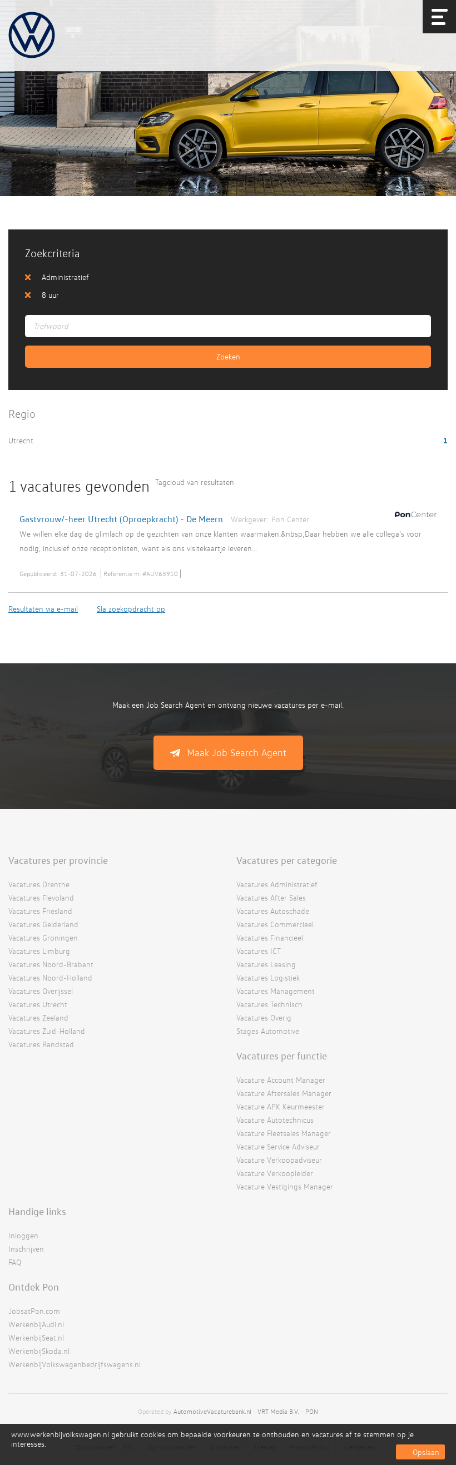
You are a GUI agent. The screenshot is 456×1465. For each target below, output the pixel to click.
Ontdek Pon (33, 1287)
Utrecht (22, 440)
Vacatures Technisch (269, 1004)
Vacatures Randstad (41, 1044)
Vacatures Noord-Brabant (50, 964)
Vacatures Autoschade (272, 911)
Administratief (65, 277)
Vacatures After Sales (271, 897)
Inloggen (23, 1235)
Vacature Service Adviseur (278, 1146)
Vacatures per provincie (58, 860)
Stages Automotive (267, 1031)
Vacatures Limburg (39, 951)
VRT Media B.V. (278, 1411)
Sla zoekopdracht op (131, 608)
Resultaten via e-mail (43, 608)
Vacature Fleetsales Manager (283, 1133)
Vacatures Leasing (266, 964)
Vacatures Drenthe (39, 884)
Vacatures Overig (263, 1017)
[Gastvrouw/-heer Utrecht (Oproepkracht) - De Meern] (413, 519)
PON (311, 1411)
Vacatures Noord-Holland (50, 977)
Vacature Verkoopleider (274, 1173)
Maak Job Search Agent (236, 752)
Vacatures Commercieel (275, 924)
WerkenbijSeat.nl (36, 1337)
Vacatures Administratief (277, 884)
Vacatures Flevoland (41, 897)
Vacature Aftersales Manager (283, 1093)
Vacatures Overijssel (40, 991)
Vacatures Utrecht (37, 1004)
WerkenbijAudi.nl (36, 1324)
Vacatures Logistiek (268, 977)
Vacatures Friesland (40, 911)
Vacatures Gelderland (43, 924)
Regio (22, 414)
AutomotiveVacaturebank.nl (212, 1411)
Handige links (37, 1211)
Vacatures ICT (258, 951)
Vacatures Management (275, 991)
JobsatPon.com (34, 1311)
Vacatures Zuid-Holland (46, 1031)
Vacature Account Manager (280, 1079)
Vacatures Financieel (269, 937)
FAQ (14, 1262)
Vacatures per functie (281, 1055)
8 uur (50, 294)
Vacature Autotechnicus (275, 1119)
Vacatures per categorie (286, 860)
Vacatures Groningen (43, 937)
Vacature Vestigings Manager (284, 1186)
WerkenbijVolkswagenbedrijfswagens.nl (74, 1364)
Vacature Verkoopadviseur (279, 1159)
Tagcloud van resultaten (194, 482)
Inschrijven (26, 1248)
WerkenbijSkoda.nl (39, 1351)
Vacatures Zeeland (38, 1017)
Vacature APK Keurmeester (280, 1106)
